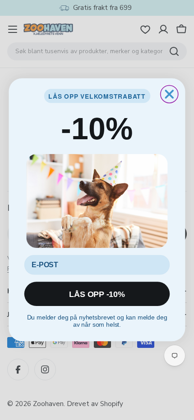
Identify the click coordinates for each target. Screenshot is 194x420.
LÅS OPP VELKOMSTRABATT (97, 95)
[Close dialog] (169, 94)
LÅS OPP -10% (97, 294)
